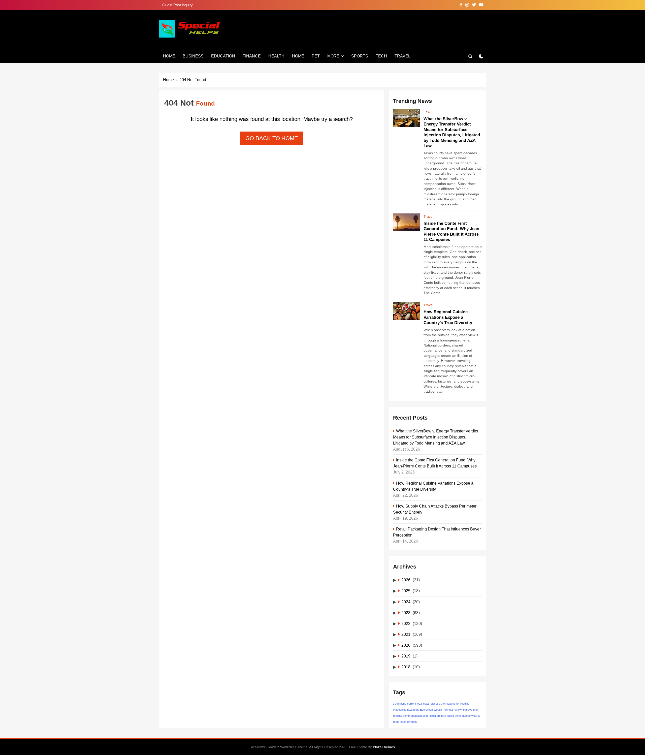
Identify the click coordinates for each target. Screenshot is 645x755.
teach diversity (408, 721)
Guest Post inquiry (177, 5)
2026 (405, 580)
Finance (252, 56)
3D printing (399, 703)
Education (223, 56)
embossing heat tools (406, 709)
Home (169, 56)
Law (427, 112)
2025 (405, 590)
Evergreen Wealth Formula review (441, 709)
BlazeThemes (384, 747)
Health (276, 56)
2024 (405, 602)
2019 (405, 656)
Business (193, 56)
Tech (381, 56)
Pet (316, 56)
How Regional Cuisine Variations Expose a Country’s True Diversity (448, 317)
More (333, 56)
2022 (405, 623)
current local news (418, 703)
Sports (359, 56)
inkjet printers (438, 715)
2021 (405, 634)
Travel (402, 56)
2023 (405, 612)
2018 (405, 667)
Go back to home (271, 138)
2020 (405, 645)
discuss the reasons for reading (450, 703)
